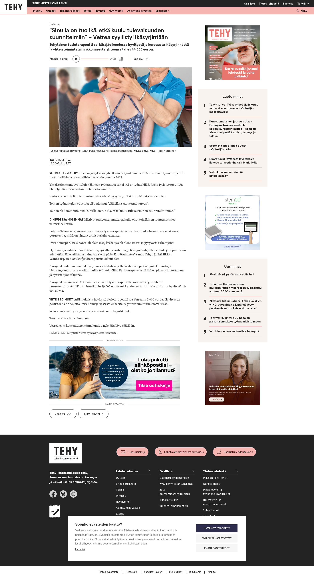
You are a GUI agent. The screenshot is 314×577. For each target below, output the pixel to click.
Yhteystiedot (211, 510)
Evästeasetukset (217, 548)
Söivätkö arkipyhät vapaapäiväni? (231, 274)
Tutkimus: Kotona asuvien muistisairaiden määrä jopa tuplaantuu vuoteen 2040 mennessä (235, 287)
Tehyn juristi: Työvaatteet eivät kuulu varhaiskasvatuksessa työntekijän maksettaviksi (233, 108)
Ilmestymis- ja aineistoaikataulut (214, 502)
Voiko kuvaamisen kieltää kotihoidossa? (226, 174)
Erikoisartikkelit (70, 11)
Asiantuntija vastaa (139, 11)
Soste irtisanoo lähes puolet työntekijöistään (227, 147)
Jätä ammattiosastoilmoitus (175, 492)
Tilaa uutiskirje (136, 452)
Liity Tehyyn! (92, 414)
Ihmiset (100, 11)
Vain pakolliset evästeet (217, 538)
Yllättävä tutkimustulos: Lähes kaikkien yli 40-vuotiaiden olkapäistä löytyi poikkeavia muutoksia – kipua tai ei (235, 304)
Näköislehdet (211, 484)
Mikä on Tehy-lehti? (215, 478)
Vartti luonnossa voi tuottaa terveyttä (234, 331)
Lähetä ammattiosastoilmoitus (184, 452)
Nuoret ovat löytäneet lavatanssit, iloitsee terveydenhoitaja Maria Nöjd (233, 160)
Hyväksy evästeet (217, 528)
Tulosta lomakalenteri (174, 506)
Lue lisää (80, 549)
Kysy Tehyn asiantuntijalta (176, 484)
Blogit (120, 514)
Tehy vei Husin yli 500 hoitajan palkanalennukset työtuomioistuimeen (235, 319)
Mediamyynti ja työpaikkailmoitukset (216, 492)
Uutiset (51, 11)
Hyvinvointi (116, 11)
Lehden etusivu (127, 471)
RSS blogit (195, 572)
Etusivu (37, 11)
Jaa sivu (138, 59)
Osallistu (249, 3)
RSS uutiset (176, 572)
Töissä (87, 11)
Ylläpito (212, 572)
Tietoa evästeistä (108, 572)
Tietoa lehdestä (269, 3)
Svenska (288, 3)
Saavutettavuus (153, 572)
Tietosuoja (131, 572)
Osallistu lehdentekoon (238, 452)
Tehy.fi (301, 3)
